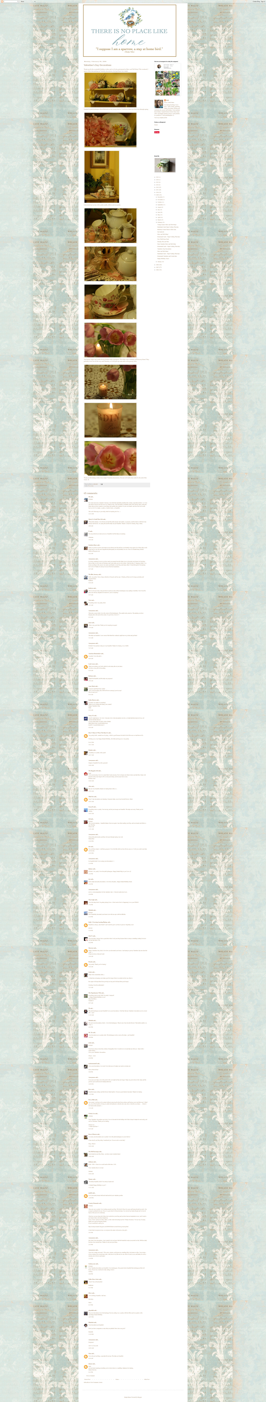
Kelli (167, 100)
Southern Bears (93, 545)
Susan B (91, 807)
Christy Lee (92, 1113)
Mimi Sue (91, 796)
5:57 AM (91, 595)
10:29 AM (91, 781)
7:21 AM (91, 638)
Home (117, 1379)
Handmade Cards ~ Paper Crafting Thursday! (168, 253)
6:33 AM (91, 605)
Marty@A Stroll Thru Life (96, 519)
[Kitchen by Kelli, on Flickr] (102, 203)
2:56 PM (91, 894)
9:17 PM (91, 1287)
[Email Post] (101, 484)
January (160, 261)
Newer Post (87, 1379)
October (160, 202)
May (159, 215)
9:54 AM (91, 694)
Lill (89, 819)
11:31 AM (91, 1187)
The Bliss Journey (93, 574)
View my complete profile (160, 117)
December (160, 197)
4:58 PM (91, 1058)
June (159, 212)
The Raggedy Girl (93, 771)
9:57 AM (91, 1003)
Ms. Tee (91, 1032)
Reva (90, 1089)
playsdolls (91, 1310)
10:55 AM (91, 813)
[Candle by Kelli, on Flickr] (110, 438)
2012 (157, 187)
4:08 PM (91, 1274)
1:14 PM (91, 863)
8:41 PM (91, 1372)
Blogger (140, 1397)
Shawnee (91, 948)
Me (89, 497)
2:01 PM (91, 1027)
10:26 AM (91, 765)
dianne (90, 1364)
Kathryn (91, 588)
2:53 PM (91, 1244)
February (160, 222)
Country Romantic (94, 1203)
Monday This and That (163, 241)
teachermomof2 (93, 1063)
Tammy (91, 1179)
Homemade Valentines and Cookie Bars (167, 256)
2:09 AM (91, 526)
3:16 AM (91, 1108)
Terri (90, 600)
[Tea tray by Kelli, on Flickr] (110, 243)
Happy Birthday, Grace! (163, 258)
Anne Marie (92, 686)
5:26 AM (91, 966)
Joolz (90, 1043)
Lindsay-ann (92, 1264)
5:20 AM (91, 582)
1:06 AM (91, 956)
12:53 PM (91, 853)
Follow (156, 125)
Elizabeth (91, 1322)
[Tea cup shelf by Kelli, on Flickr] (110, 107)
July (159, 209)
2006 (157, 270)
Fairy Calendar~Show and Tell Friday (166, 244)
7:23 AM (91, 987)
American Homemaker (95, 653)
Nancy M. (91, 715)
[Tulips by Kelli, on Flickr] (110, 399)
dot (89, 846)
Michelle (91, 910)
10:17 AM (91, 755)
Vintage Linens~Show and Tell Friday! (167, 224)
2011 (157, 190)
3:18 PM (91, 904)
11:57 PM (91, 1094)
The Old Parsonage (94, 1151)
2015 (157, 182)
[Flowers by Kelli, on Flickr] (110, 147)
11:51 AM (91, 829)
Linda (90, 972)
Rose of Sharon (93, 1134)
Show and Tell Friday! (162, 234)
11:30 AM (91, 1015)
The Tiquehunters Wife (95, 993)
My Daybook (160, 232)
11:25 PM (91, 1334)
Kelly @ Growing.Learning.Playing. (98, 922)
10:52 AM (91, 1348)
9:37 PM (91, 1305)
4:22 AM (91, 553)
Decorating (90, 486)
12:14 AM (91, 514)
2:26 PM (91, 884)
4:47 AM (91, 569)
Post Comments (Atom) (96, 1382)
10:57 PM (91, 1317)
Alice (90, 786)
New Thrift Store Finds (163, 239)
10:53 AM (91, 801)
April (159, 217)
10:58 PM (91, 1084)
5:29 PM (91, 930)
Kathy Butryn (92, 700)
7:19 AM (91, 627)
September (160, 204)
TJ (89, 1008)
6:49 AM (91, 1358)
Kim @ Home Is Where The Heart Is (98, 733)
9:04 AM (91, 658)
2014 (157, 185)
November (160, 199)
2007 (157, 267)
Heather (91, 750)
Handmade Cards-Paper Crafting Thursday (168, 227)
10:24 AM (91, 1146)
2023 (157, 177)
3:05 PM (91, 1037)
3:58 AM (91, 539)
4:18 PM (91, 916)
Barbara (91, 676)
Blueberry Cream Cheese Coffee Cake (166, 229)
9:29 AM (91, 670)
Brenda (90, 962)
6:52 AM (91, 617)
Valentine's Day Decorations (164, 249)
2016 (157, 179)
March (159, 220)
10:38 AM (91, 791)
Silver (90, 1293)
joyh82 (90, 1193)
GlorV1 (90, 936)
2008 (157, 265)
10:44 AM (91, 1173)
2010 (157, 192)
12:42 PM (91, 841)
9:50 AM (91, 681)
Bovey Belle (92, 1100)
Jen (89, 879)
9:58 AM (91, 710)
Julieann (91, 1162)
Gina (90, 1353)
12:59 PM (91, 1198)
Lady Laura (92, 664)
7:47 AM (91, 648)
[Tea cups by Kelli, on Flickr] (110, 319)
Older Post (146, 1379)
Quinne (90, 869)
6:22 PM (91, 942)
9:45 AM (91, 1129)
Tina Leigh (91, 900)
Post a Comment (90, 1375)
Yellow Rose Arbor (94, 1279)
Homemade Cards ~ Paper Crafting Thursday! (168, 237)
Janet (90, 623)
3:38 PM (91, 1258)
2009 (157, 195)
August (160, 207)
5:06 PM (91, 1072)
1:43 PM (91, 874)
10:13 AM (91, 744)
